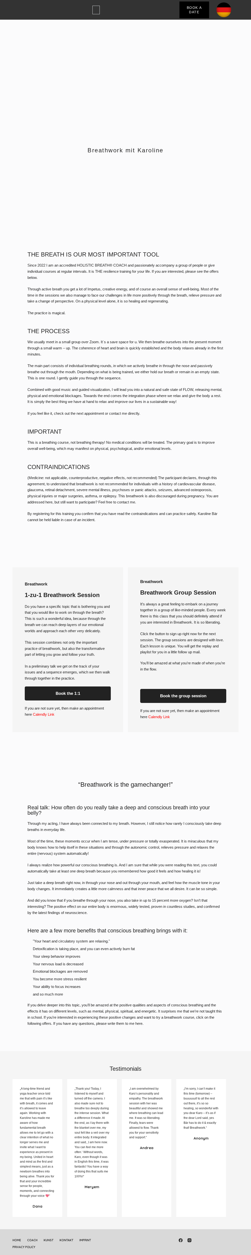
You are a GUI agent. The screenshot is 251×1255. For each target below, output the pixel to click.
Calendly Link (43, 714)
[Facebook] (181, 1240)
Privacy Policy (24, 1247)
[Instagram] (189, 1240)
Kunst (48, 1240)
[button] (96, 10)
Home (17, 1240)
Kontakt (66, 1240)
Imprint (85, 1240)
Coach (32, 1240)
